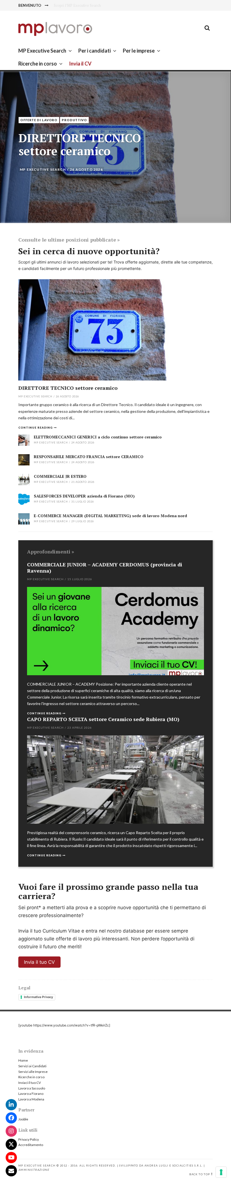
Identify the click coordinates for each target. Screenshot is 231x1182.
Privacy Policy (28, 1139)
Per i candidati (94, 51)
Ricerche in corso (37, 63)
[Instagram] (11, 1131)
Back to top (199, 1174)
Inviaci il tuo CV (29, 1082)
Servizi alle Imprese (33, 1072)
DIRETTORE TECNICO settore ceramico (80, 144)
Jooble (23, 1119)
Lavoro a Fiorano (30, 1093)
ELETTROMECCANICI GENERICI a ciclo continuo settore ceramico (98, 437)
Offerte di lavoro (38, 120)
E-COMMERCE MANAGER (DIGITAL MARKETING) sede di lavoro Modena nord (110, 515)
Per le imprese (139, 51)
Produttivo (74, 120)
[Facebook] (11, 1118)
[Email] (11, 1170)
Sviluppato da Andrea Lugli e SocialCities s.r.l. (161, 1165)
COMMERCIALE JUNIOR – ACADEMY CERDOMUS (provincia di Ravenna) (104, 567)
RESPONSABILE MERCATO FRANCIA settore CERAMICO (88, 456)
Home (23, 1060)
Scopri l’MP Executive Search (77, 5)
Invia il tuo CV (39, 962)
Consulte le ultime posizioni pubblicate (67, 239)
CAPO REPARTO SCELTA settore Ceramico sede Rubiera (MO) (103, 719)
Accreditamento (30, 1145)
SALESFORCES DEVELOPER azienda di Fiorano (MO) (84, 496)
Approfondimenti (48, 551)
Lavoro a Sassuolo (31, 1088)
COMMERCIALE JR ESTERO (60, 476)
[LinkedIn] (11, 1104)
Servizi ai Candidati (32, 1066)
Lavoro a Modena (31, 1099)
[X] (11, 1144)
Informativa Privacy (38, 997)
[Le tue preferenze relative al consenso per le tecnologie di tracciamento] (221, 1172)
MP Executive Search (42, 51)
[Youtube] (11, 1157)
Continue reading (35, 427)
